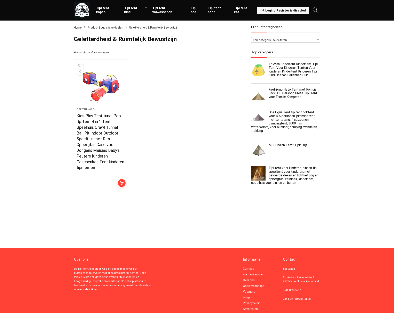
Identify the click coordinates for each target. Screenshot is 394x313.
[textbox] (285, 40)
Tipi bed (193, 10)
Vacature (249, 291)
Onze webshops (253, 286)
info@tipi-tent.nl (301, 298)
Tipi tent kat (240, 10)
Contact (248, 268)
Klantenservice (253, 274)
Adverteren (250, 309)
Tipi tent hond (214, 10)
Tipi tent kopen (102, 10)
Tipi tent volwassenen (162, 10)
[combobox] (285, 40)
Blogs (246, 297)
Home (78, 27)
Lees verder (122, 183)
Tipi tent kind (130, 10)
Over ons (249, 280)
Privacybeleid (251, 303)
